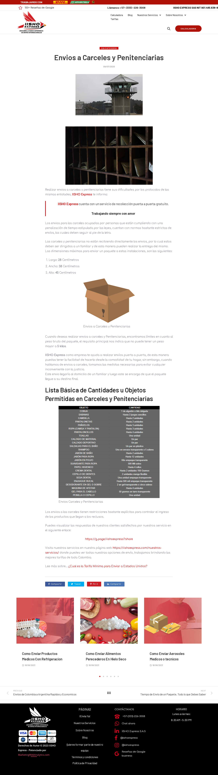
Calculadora (117, 14)
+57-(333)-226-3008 (134, 716)
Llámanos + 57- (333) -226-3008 (126, 7)
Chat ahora (128, 723)
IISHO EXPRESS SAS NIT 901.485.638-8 (195, 7)
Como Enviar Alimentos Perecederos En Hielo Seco (106, 656)
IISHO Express (82, 194)
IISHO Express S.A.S (134, 731)
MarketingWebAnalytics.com (33, 754)
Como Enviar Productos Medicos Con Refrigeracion (42, 656)
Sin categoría (109, 48)
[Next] (211, 636)
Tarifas (114, 18)
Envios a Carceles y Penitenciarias (109, 57)
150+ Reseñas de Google (39, 7)
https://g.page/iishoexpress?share (109, 539)
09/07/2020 (109, 66)
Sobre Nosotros (174, 14)
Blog (130, 14)
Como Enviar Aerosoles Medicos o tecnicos (167, 656)
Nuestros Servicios (147, 14)
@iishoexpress (129, 738)
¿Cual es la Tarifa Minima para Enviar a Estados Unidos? (107, 566)
